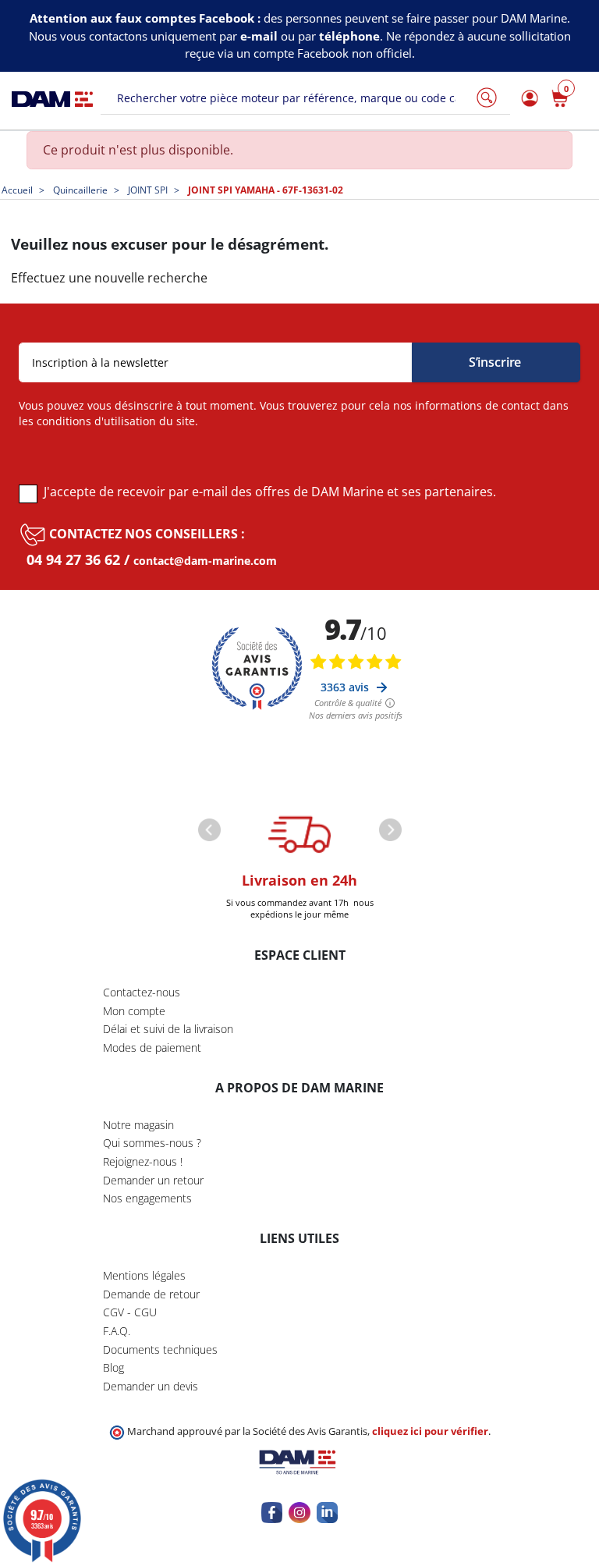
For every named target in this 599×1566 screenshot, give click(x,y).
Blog (113, 1367)
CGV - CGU (130, 1312)
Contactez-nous (141, 992)
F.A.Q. (116, 1330)
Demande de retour (151, 1294)
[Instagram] (299, 1512)
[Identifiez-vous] (527, 99)
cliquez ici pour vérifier (430, 1431)
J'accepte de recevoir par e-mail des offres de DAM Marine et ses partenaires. (270, 491)
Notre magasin (138, 1124)
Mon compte (134, 1010)
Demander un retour (153, 1180)
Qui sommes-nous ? (152, 1142)
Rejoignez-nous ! (143, 1161)
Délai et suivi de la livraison (168, 1028)
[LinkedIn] (327, 1512)
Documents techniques (160, 1349)
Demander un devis (150, 1386)
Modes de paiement (152, 1047)
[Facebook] (271, 1512)
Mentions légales (144, 1275)
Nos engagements (147, 1198)
